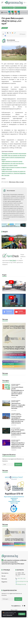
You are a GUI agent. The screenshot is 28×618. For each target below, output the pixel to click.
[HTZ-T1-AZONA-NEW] (14, 556)
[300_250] (14, 537)
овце (17, 182)
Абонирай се (18, 464)
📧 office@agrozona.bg (21, 583)
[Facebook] (8, 311)
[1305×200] (14, 225)
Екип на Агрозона (11, 40)
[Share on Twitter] (8, 33)
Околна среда (14, 385)
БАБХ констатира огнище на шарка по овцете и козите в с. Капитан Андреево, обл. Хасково (14, 173)
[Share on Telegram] (10, 33)
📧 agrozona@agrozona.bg (22, 580)
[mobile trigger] (3, 3)
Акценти (18, 384)
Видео (4, 275)
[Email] (12, 33)
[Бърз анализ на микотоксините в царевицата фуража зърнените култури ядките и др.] (14, 497)
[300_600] (14, 346)
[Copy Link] (15, 33)
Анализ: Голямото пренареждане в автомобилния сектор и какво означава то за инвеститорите (18, 420)
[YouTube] (24, 606)
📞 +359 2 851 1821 (21, 578)
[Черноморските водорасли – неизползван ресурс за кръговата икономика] (6, 403)
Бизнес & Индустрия (16, 414)
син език (21, 182)
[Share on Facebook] (5, 33)
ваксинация (12, 182)
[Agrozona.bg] (14, 2)
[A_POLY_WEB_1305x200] (14, 12)
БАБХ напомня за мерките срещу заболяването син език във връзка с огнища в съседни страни (13, 163)
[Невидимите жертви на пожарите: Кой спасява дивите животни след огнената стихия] (6, 443)
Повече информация (7, 615)
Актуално (4, 27)
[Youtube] (20, 311)
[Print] (5, 35)
